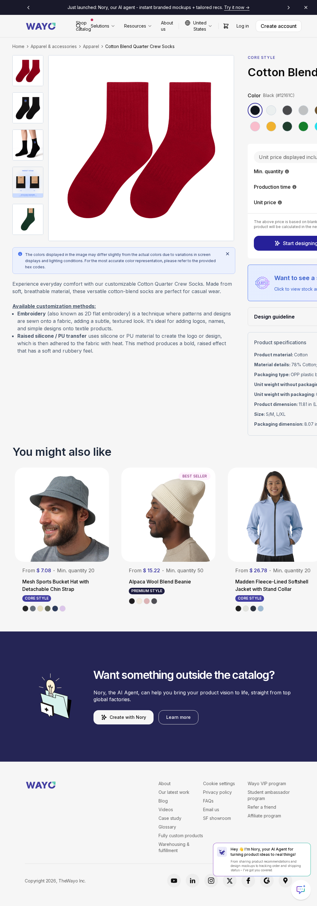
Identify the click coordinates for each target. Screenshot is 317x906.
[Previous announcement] (28, 7)
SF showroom (217, 818)
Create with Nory (128, 717)
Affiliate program (264, 815)
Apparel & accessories (54, 46)
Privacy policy (217, 792)
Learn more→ (251, 7)
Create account (279, 26)
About (164, 783)
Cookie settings (219, 783)
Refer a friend (262, 807)
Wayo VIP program (267, 783)
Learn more (178, 717)
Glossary (167, 826)
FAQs (208, 800)
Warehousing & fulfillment (173, 847)
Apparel (91, 46)
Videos (165, 809)
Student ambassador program (269, 795)
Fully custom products (180, 835)
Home (18, 46)
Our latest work (173, 792)
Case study (169, 818)
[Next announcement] (288, 7)
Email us (211, 809)
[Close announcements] (306, 7)
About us (167, 26)
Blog (163, 800)
